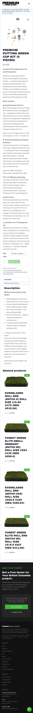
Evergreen (4, 648)
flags (25, 272)
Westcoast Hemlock (7, 651)
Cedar (3, 646)
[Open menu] (29, 3)
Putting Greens (5, 664)
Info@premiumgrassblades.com (10, 708)
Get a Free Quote (16, 607)
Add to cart (14, 262)
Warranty (4, 685)
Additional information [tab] (11, 283)
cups (22, 272)
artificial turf (17, 272)
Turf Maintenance (6, 679)
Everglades (5, 661)
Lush (3, 653)
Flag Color (5, 254)
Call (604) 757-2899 (17, 612)
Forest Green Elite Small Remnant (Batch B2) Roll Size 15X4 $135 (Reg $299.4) (16, 447)
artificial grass (10, 272)
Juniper (4, 656)
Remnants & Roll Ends (7, 669)
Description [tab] (8, 279)
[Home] (2, 9)
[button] (27, 19)
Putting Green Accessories (15, 270)
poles (4, 273)
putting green (9, 273)
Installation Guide (6, 682)
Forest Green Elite (6, 659)
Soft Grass (4, 666)
